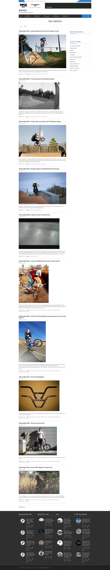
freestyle (42, 310)
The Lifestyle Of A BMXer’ (75, 45)
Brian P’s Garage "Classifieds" (76, 57)
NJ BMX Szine (72, 61)
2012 (24, 74)
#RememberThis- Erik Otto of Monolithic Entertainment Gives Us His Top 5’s (42, 317)
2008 (24, 310)
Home (21, 16)
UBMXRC (71, 50)
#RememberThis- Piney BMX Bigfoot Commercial (35, 467)
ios (47, 310)
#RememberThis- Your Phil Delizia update (49, 553)
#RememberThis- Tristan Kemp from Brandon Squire (36, 79)
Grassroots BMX (73, 48)
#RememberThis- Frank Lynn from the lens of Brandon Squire (40, 121)
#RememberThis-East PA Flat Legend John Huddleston (49, 520)
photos (46, 74)
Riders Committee (73, 70)
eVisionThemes (46, 567)
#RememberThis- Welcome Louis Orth (31, 423)
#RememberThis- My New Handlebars (31, 377)
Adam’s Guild (72, 59)
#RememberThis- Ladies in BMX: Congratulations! (30, 532)
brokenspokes (46, 16)
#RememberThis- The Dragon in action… (49, 543)
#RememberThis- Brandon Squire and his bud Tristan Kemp (39, 169)
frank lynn (41, 164)
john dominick (41, 74)
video (37, 256)
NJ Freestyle (72, 54)
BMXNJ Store (65, 16)
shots (28, 311)
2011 (23, 116)
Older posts (22, 507)
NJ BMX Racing (73, 52)
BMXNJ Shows (56, 16)
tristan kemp (44, 116)
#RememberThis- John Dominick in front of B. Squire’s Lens (39, 31)
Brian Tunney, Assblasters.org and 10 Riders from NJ (68, 532)
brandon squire (35, 74)
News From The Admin (74, 68)
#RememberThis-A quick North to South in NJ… (35, 215)
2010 (24, 256)
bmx (31, 310)
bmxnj (31, 74)
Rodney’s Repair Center (75, 63)
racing (25, 311)
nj (48, 310)
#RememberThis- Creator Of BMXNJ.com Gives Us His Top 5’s (39, 261)
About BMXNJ (27, 16)
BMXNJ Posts (36, 16)
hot (45, 310)
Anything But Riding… (74, 66)
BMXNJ (22, 10)
